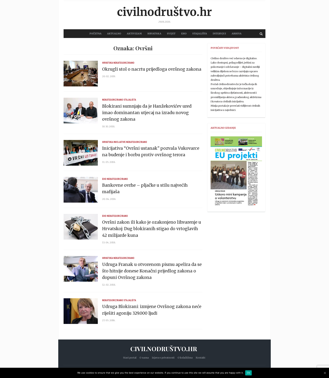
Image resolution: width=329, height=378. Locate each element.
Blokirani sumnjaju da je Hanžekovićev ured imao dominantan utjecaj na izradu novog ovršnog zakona (147, 113)
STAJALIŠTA (199, 33)
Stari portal (129, 357)
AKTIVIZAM (134, 33)
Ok (248, 372)
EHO (184, 33)
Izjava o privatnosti (163, 357)
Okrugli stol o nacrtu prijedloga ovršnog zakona (151, 69)
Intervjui (219, 33)
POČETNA (95, 33)
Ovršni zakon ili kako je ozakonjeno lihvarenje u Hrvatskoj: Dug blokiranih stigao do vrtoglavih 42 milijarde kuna (151, 229)
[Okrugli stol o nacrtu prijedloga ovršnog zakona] (81, 73)
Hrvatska (107, 62)
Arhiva (236, 33)
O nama (144, 357)
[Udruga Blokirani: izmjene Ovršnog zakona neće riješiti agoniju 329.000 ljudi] (81, 310)
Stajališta (130, 99)
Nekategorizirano (123, 62)
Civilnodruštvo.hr (164, 12)
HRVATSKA (154, 33)
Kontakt (200, 357)
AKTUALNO (114, 33)
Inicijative (119, 142)
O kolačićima (185, 357)
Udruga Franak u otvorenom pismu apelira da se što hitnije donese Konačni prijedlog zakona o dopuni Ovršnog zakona (152, 271)
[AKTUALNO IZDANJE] (236, 172)
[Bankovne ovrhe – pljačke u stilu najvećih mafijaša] (81, 189)
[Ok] (324, 373)
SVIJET (171, 33)
